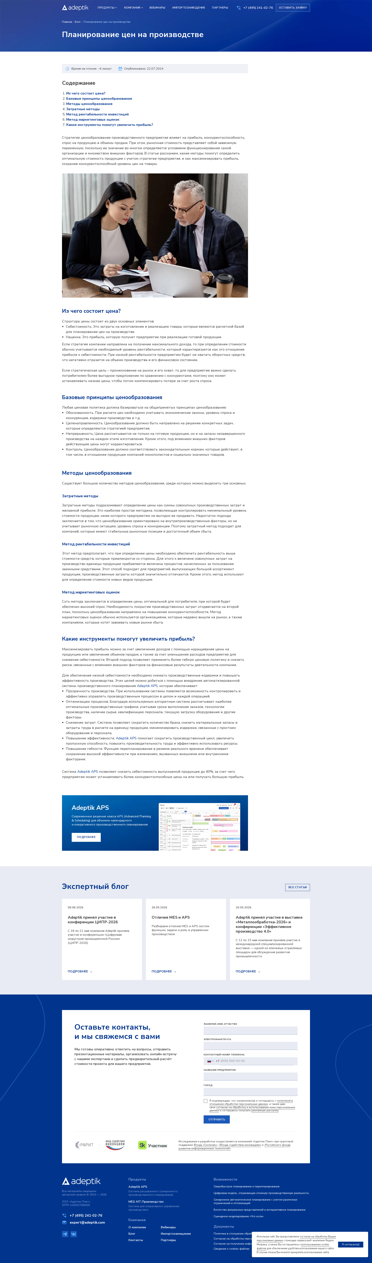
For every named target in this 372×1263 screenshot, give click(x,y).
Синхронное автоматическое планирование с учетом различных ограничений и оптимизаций (255, 1201)
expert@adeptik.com (87, 1222)
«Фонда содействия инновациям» (240, 1145)
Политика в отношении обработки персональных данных (251, 1233)
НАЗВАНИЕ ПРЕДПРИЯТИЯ (220, 1070)
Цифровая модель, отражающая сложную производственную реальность (261, 1193)
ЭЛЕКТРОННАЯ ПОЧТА (217, 1039)
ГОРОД (208, 1085)
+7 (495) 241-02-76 (258, 8)
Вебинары (168, 1227)
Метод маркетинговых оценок (92, 119)
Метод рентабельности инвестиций (97, 114)
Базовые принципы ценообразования (99, 98)
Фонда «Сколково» (205, 1145)
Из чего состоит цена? (85, 93)
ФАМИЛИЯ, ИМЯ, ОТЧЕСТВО (220, 1024)
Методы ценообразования (89, 103)
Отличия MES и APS (171, 917)
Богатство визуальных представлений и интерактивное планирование (260, 1210)
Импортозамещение (176, 1234)
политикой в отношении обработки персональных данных (251, 1102)
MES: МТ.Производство (146, 1202)
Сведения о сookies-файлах (231, 1249)
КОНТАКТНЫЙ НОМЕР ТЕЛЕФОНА (224, 1054)
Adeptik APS (147, 685)
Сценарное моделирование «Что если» (239, 1216)
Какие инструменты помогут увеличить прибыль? (109, 124)
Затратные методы (83, 109)
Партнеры (168, 1240)
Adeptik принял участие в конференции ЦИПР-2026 (93, 920)
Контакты (135, 1240)
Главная (67, 22)
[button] (293, 8)
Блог (78, 22)
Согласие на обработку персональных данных (243, 1238)
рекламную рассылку (265, 1110)
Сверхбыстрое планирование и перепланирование (247, 1186)
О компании (137, 1227)
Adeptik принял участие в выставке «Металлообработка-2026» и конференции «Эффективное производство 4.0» (269, 924)
